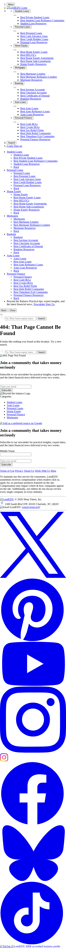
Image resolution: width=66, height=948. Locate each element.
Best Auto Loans (29, 108)
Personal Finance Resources (35, 139)
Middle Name (7, 451)
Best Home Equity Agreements (36, 58)
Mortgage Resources (31, 79)
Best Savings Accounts (32, 89)
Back (16, 167)
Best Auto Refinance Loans (35, 111)
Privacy (19, 470)
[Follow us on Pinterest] (33, 640)
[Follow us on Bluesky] (33, 880)
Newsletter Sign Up (44, 304)
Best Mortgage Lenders (32, 73)
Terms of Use (7, 470)
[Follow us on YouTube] (33, 684)
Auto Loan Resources (32, 114)
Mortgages (20, 67)
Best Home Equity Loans (33, 52)
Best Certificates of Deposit (35, 95)
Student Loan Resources (33, 23)
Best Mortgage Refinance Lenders (38, 76)
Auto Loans (20, 102)
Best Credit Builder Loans (34, 39)
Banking (19, 83)
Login (10, 146)
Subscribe (6, 390)
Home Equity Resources (33, 64)
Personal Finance (23, 118)
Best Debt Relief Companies (35, 133)
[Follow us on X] (33, 577)
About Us (29, 470)
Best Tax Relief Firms (32, 130)
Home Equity (21, 45)
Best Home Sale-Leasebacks (35, 61)
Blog (53, 470)
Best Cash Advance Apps (34, 36)
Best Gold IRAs (29, 124)
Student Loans (22, 11)
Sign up (18, 146)
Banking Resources (30, 98)
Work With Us (42, 470)
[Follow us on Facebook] (33, 823)
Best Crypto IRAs (30, 127)
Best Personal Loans (31, 33)
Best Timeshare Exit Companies (37, 136)
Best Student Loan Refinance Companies (42, 20)
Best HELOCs (28, 55)
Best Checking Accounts (33, 92)
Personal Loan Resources (33, 42)
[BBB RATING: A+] (35, 946)
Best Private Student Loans (34, 17)
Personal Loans (22, 27)
